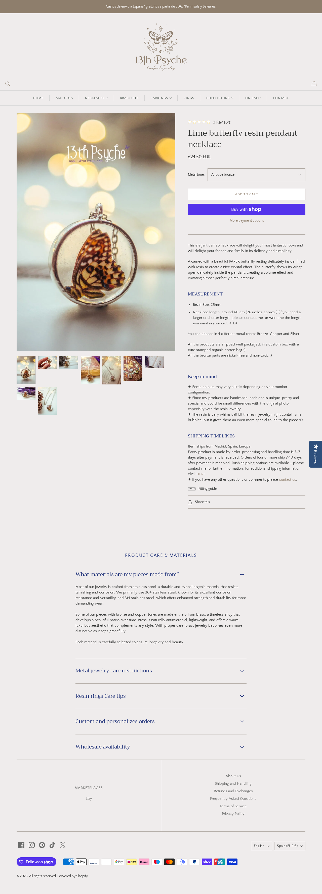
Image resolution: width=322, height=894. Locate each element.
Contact (281, 98)
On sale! (253, 98)
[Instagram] (32, 845)
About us (64, 98)
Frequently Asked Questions (233, 799)
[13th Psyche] (161, 47)
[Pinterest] (42, 845)
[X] (63, 845)
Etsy (89, 799)
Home (38, 98)
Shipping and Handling (233, 783)
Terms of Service (233, 806)
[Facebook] (21, 845)
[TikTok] (52, 845)
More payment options (247, 221)
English (259, 846)
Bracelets (129, 98)
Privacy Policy (233, 814)
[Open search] (7, 83)
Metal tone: (196, 175)
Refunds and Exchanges (233, 791)
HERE (201, 474)
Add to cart (246, 194)
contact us (287, 479)
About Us (233, 776)
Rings (189, 98)
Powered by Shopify (72, 876)
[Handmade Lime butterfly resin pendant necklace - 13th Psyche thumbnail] (26, 370)
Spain (287, 846)
